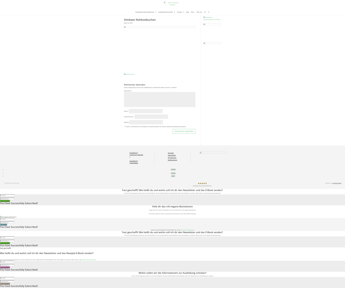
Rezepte (179, 12)
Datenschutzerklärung (187, 230)
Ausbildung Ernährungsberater (144, 12)
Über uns (199, 12)
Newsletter (172, 155)
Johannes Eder (336, 183)
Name (126, 111)
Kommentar (128, 91)
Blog (187, 12)
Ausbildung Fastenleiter (165, 12)
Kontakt (171, 153)
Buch (192, 12)
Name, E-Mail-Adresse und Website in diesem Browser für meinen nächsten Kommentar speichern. (156, 126)
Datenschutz (172, 160)
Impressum (172, 157)
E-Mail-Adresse (129, 117)
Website (126, 122)
